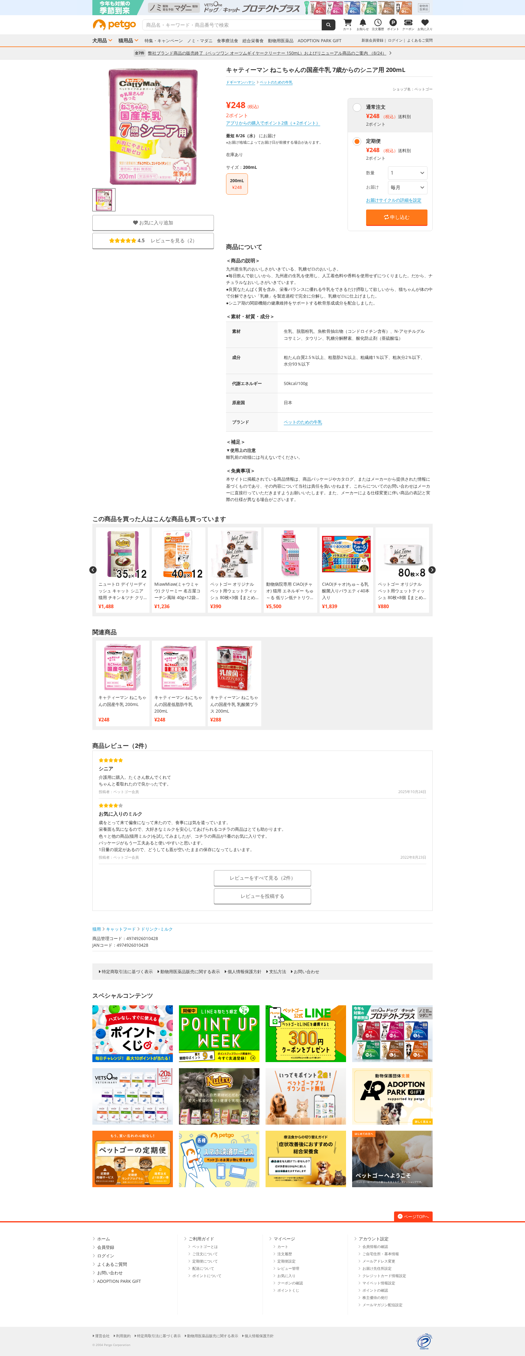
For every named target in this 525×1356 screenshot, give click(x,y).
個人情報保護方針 (245, 971)
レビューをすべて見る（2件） (263, 877)
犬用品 (99, 40)
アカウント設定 (374, 1239)
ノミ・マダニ (200, 41)
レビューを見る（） (167, 240)
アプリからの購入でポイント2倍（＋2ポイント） (273, 123)
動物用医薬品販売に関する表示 (190, 971)
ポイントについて (206, 1275)
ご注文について (205, 1253)
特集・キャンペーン (164, 41)
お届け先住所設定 (377, 1268)
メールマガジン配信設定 (382, 1304)
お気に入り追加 (155, 222)
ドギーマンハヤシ (240, 82)
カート (282, 1246)
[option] (262, 7)
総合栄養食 (253, 41)
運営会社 (102, 1335)
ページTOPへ (416, 1216)
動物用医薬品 (280, 41)
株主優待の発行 (375, 1297)
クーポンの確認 (290, 1283)
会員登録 (105, 1247)
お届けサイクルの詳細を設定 (393, 200)
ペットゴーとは (205, 1246)
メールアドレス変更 (378, 1261)
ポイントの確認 (375, 1290)
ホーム (103, 1239)
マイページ (284, 1239)
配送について (203, 1268)
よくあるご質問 (420, 40)
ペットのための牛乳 (303, 422)
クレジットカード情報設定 (384, 1275)
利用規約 (123, 1335)
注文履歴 (284, 1253)
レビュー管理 (288, 1268)
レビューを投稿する (262, 896)
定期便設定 (286, 1261)
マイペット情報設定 (378, 1283)
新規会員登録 (372, 40)
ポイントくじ (288, 1290)
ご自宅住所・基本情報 (380, 1253)
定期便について (205, 1261)
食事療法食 (227, 41)
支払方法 (277, 971)
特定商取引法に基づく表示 (127, 971)
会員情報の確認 (375, 1246)
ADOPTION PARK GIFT (319, 41)
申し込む (399, 217)
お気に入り (286, 1275)
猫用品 (125, 40)
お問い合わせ (306, 971)
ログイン (395, 40)
